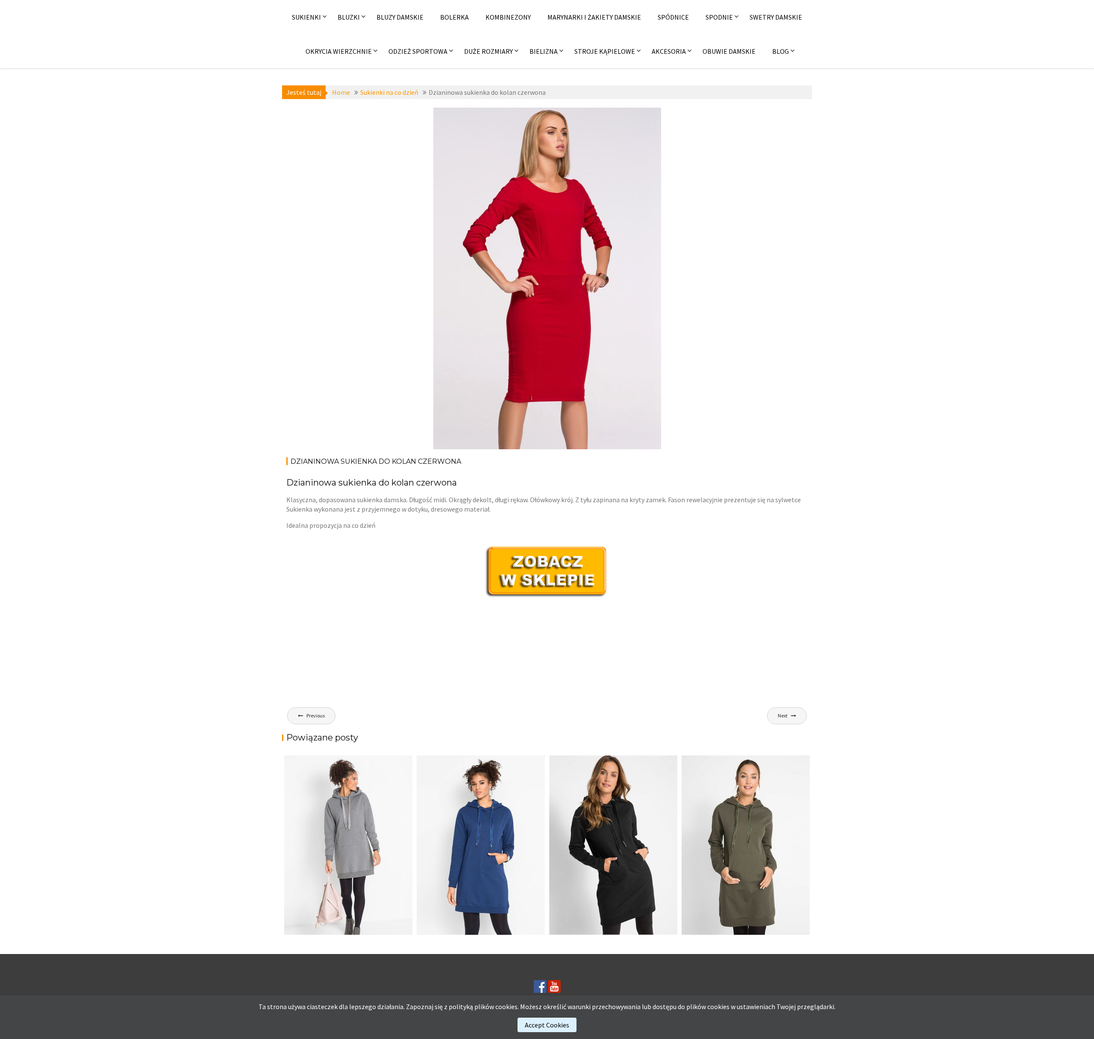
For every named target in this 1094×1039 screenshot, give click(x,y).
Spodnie (719, 17)
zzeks (479, 145)
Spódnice (673, 17)
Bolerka (454, 17)
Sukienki (306, 17)
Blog (780, 51)
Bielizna (543, 51)
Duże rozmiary (488, 51)
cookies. (507, 1006)
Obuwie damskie (729, 51)
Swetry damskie (776, 17)
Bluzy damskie (399, 17)
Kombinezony (508, 17)
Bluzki (349, 17)
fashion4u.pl (631, 126)
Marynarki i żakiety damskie (594, 17)
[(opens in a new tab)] (746, 845)
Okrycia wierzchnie (339, 51)
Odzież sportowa (417, 51)
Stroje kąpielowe (604, 51)
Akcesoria (669, 51)
